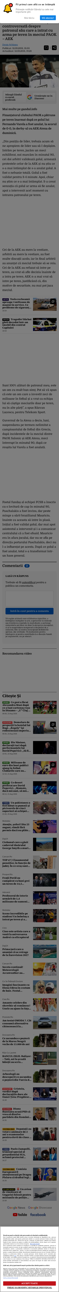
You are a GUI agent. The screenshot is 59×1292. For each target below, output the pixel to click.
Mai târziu (29, 17)
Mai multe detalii (34, 1244)
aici (15, 1255)
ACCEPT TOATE (29, 1283)
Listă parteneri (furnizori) (10, 1278)
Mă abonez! (48, 17)
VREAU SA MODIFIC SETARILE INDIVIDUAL (29, 1287)
